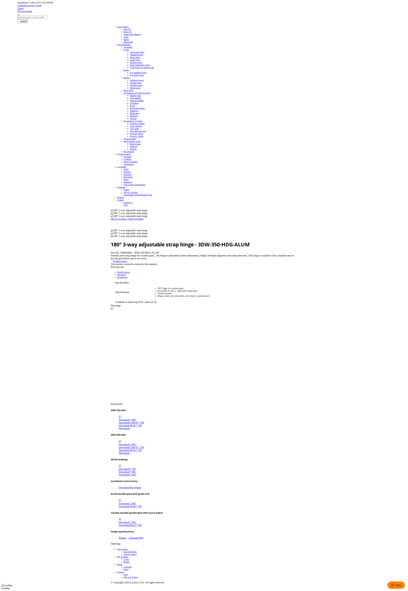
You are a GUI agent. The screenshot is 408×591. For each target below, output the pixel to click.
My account (122, 557)
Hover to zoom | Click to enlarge (127, 219)
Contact (120, 572)
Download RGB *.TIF (130, 425)
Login (39, 5)
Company (128, 567)
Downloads (122, 277)
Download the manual (130, 487)
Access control (130, 554)
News (126, 569)
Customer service (26, 5)
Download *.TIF (127, 469)
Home (120, 564)
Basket (126, 562)
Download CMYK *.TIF (131, 422)
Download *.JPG (127, 419)
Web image (124, 428)
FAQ (126, 574)
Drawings (121, 275)
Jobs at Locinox (131, 577)
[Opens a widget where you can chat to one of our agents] (396, 585)
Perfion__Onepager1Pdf (131, 538)
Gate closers (122, 549)
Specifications (123, 272)
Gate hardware (130, 552)
